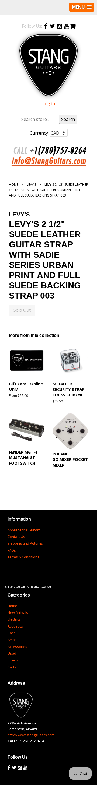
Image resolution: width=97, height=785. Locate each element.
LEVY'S (31, 184)
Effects (13, 660)
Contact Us (16, 536)
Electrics (14, 619)
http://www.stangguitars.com (31, 735)
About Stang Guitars (24, 529)
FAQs (12, 550)
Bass (12, 632)
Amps (12, 639)
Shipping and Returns (25, 543)
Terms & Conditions (23, 557)
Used (12, 653)
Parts (12, 667)
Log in (48, 104)
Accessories (17, 646)
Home (13, 184)
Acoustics (15, 626)
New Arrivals (18, 612)
